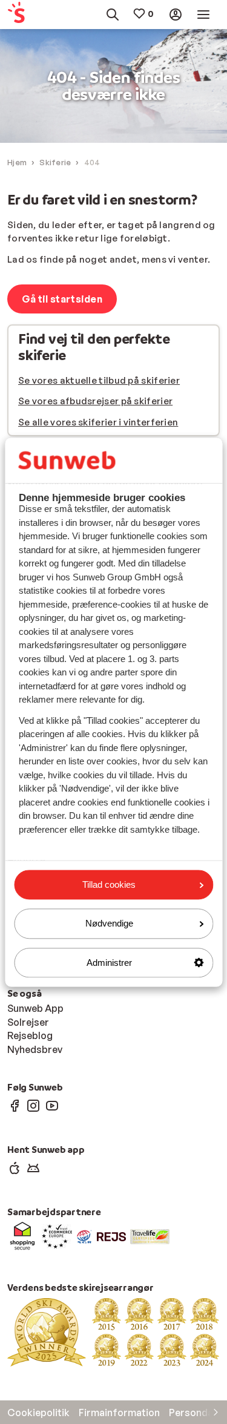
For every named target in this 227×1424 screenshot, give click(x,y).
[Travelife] (149, 1236)
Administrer (109, 962)
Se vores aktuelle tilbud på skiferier (99, 380)
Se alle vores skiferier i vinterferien (98, 422)
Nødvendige (109, 924)
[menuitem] (21, 15)
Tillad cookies (109, 884)
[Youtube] (52, 1105)
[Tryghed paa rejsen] (84, 1236)
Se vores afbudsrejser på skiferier (95, 401)
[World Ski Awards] (113, 1331)
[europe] (57, 1236)
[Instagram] (33, 1105)
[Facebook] (14, 1105)
